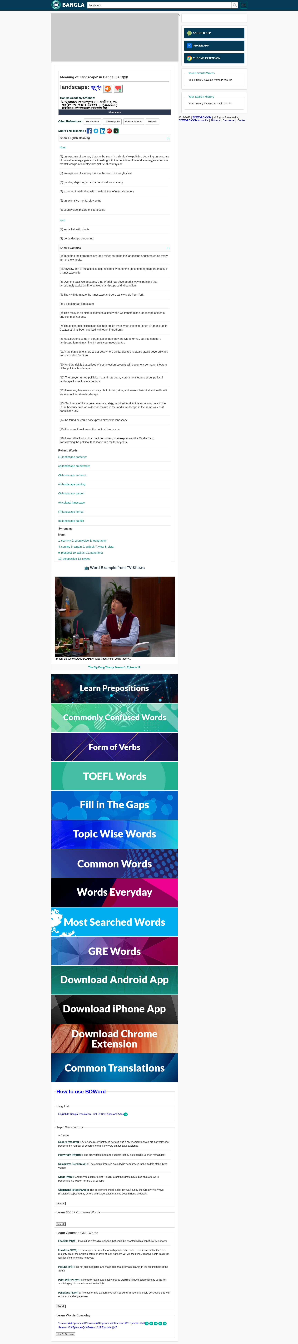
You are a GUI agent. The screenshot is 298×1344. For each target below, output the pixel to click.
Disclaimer (229, 120)
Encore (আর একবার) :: (70, 1141)
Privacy (215, 120)
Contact (241, 120)
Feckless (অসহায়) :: (69, 1250)
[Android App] (114, 993)
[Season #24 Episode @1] (147, 1324)
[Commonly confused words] (114, 731)
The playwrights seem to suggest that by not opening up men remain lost (111, 1154)
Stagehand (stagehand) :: (74, 1189)
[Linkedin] (103, 132)
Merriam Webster (133, 121)
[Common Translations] (114, 1081)
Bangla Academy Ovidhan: (77, 97)
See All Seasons (65, 1334)
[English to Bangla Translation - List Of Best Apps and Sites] (126, 1115)
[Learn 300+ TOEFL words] (114, 789)
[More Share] (116, 132)
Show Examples (114, 248)
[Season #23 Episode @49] (156, 1324)
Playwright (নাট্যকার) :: (71, 1154)
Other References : (70, 121)
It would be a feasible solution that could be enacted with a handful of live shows (112, 1240)
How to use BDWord (81, 1091)
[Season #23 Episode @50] (151, 1324)
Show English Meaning (114, 138)
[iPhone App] (114, 1022)
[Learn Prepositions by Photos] (114, 702)
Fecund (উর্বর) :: (67, 1266)
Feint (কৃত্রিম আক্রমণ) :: (70, 1279)
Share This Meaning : (72, 130)
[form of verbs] (114, 760)
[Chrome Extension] (114, 1051)
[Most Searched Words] (114, 935)
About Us (203, 120)
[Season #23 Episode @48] (160, 1324)
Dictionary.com (112, 121)
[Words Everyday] (114, 906)
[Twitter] (96, 132)
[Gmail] (110, 132)
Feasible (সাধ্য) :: (68, 1240)
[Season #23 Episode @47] (165, 1324)
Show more (114, 112)
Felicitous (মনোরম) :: (69, 1292)
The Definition (92, 121)
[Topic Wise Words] (114, 847)
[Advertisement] (114, 37)
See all (60, 1203)
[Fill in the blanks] (114, 818)
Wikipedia (152, 121)
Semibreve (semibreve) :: (73, 1163)
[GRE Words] (114, 964)
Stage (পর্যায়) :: (66, 1176)
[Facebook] (90, 132)
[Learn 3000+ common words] (114, 876)
